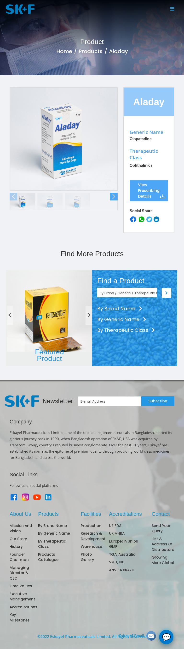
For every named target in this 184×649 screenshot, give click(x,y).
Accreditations (23, 607)
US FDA (115, 525)
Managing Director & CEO (19, 573)
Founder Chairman (19, 557)
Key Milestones (20, 617)
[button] (114, 196)
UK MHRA (117, 533)
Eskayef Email (131, 635)
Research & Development (93, 536)
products (91, 51)
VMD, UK (116, 562)
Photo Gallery (87, 557)
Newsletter (58, 401)
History (16, 546)
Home (64, 51)
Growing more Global (163, 560)
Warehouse (91, 546)
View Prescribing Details (149, 190)
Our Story (18, 538)
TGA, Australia (122, 554)
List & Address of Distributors (163, 544)
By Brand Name (117, 308)
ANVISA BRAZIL (121, 569)
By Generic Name (119, 319)
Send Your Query (161, 528)
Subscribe (158, 401)
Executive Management (22, 596)
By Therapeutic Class (123, 330)
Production (91, 525)
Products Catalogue (48, 557)
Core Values (21, 585)
